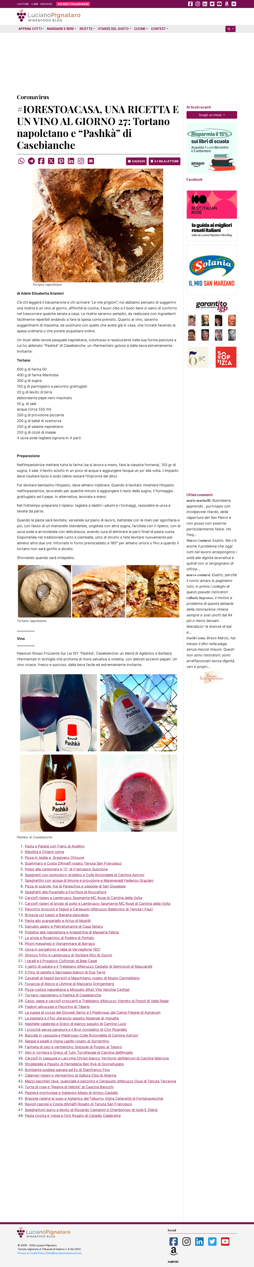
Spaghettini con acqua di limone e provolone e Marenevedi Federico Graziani (89, 880)
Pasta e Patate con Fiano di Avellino (55, 846)
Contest (158, 29)
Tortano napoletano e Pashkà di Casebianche (63, 995)
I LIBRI (34, 4)
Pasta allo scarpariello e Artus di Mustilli (58, 921)
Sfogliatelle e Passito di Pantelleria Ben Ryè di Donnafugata (74, 1064)
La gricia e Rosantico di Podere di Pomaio (59, 938)
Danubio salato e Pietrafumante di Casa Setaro (64, 926)
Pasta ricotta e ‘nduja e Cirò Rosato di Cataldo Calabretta (73, 1116)
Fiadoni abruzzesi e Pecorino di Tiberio (57, 1007)
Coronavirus (33, 97)
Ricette (86, 29)
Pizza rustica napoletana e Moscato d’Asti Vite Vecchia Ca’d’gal (77, 989)
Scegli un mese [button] (210, 115)
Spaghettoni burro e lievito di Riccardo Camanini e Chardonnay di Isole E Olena (91, 1110)
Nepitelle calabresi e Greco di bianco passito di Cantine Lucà (75, 1024)
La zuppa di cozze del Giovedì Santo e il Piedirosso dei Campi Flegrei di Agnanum (93, 1012)
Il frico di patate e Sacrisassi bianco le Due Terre (65, 972)
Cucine (139, 29)
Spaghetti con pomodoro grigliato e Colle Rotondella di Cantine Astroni (84, 875)
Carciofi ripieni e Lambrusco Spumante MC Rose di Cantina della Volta (83, 898)
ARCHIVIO (46, 4)
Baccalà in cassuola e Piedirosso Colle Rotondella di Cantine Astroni (81, 1035)
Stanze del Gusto (113, 29)
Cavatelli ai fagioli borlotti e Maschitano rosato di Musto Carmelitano (82, 978)
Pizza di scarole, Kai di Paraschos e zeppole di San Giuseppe (75, 886)
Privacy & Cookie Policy (31, 1253)
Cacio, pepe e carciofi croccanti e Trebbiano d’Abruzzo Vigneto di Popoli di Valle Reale (97, 1001)
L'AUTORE (23, 4)
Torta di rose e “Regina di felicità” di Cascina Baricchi (69, 1087)
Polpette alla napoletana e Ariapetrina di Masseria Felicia (72, 932)
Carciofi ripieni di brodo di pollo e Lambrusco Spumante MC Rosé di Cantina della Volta (97, 903)
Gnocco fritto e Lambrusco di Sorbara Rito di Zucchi (68, 955)
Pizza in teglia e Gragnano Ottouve (54, 857)
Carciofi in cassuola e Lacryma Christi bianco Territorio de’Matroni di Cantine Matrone (97, 1058)
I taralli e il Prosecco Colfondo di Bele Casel (61, 961)
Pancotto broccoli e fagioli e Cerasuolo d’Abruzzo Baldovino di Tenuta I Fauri (89, 909)
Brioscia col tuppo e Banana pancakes (57, 915)
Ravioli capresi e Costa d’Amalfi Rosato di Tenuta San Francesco (78, 1104)
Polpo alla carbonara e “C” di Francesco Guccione (66, 869)
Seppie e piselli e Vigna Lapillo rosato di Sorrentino (67, 1041)
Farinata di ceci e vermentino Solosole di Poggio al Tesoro (73, 1047)
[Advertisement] (127, 62)
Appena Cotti (29, 29)
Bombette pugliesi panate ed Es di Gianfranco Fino (67, 1070)
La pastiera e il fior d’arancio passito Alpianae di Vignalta (72, 1018)
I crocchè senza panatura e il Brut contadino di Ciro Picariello (76, 1029)
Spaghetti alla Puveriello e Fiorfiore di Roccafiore (65, 892)
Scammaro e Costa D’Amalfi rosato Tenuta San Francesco (73, 863)
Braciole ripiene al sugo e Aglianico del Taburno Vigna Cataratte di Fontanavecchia (94, 1098)
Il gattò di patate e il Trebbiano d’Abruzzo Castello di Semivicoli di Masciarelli (88, 966)
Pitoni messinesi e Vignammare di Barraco (60, 943)
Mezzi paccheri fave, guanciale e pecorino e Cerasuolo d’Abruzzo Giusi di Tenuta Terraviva (100, 1081)
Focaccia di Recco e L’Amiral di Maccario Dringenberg (69, 984)
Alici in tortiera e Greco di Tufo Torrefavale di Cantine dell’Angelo (79, 1052)
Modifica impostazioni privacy (64, 1253)
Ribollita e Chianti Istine (44, 852)
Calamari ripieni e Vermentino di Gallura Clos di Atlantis (70, 1075)
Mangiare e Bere (60, 29)
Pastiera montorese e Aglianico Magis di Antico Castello (71, 1093)
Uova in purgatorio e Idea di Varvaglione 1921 (62, 949)
